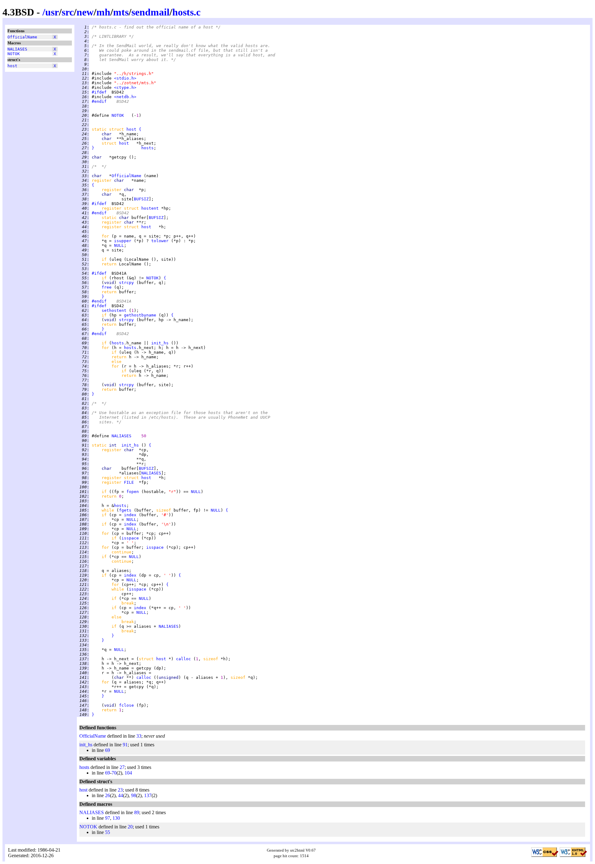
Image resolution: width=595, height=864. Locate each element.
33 (138, 736)
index (130, 515)
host (12, 65)
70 (114, 772)
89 (136, 812)
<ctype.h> (125, 87)
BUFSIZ (141, 199)
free (107, 287)
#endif (99, 101)
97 (107, 818)
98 (133, 795)
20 (130, 826)
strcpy (126, 282)
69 (107, 750)
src (68, 12)
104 (128, 772)
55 (107, 832)
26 (107, 795)
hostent (150, 208)
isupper (122, 240)
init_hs (160, 343)
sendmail (150, 12)
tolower (160, 240)
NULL (119, 245)
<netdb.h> (125, 96)
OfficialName (22, 37)
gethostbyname (140, 315)
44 (120, 795)
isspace (130, 538)
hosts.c (186, 12)
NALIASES (17, 49)
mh (103, 12)
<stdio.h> (125, 78)
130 (116, 818)
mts (121, 12)
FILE (129, 482)
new (85, 12)
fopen (132, 491)
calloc (183, 659)
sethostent (114, 310)
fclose (126, 705)
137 (148, 795)
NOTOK (13, 53)
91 (125, 744)
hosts (147, 148)
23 (120, 789)
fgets (125, 510)
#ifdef (99, 92)
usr (52, 12)
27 (122, 767)
